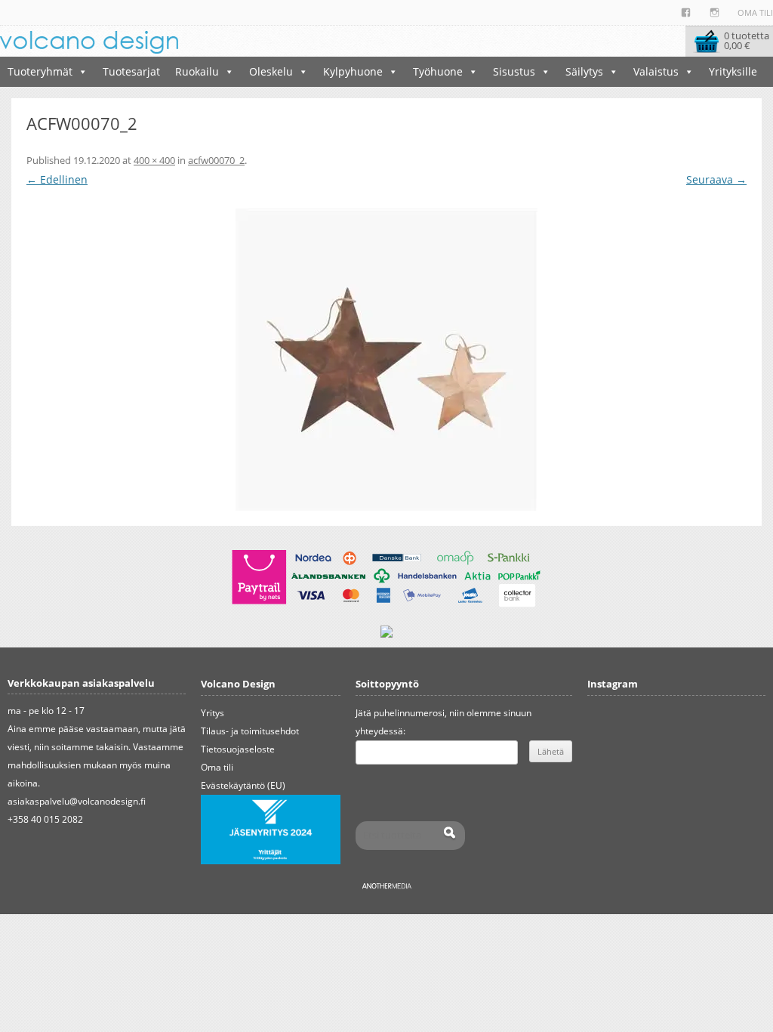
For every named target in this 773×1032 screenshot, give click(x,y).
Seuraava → (716, 179)
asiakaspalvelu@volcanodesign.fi (77, 801)
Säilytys (584, 71)
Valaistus (656, 71)
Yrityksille (733, 71)
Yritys (212, 712)
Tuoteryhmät (40, 71)
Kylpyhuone (353, 71)
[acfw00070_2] (386, 360)
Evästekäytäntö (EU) (243, 785)
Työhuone (438, 71)
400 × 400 (154, 160)
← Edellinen (57, 179)
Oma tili (755, 12)
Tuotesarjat (131, 71)
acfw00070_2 (216, 160)
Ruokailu (197, 71)
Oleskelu (271, 71)
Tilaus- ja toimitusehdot (250, 731)
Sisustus (514, 71)
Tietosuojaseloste (238, 749)
